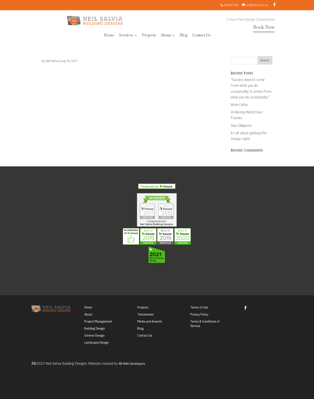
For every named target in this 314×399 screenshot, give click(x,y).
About (166, 36)
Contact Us (201, 36)
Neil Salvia (51, 61)
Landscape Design (96, 342)
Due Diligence (241, 125)
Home (109, 36)
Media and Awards (149, 321)
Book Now (264, 27)
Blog (184, 36)
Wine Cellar (239, 105)
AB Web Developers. (132, 364)
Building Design (94, 328)
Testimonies (145, 314)
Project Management (98, 321)
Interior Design (94, 335)
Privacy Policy (199, 314)
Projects (149, 36)
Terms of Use (199, 307)
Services (126, 36)
